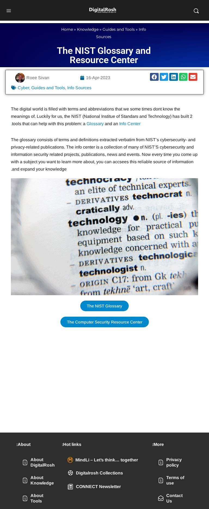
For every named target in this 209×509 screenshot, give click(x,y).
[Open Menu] (8, 10)
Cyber (23, 87)
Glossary (95, 123)
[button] (154, 77)
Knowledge (88, 29)
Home (67, 29)
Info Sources (79, 87)
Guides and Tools (119, 29)
